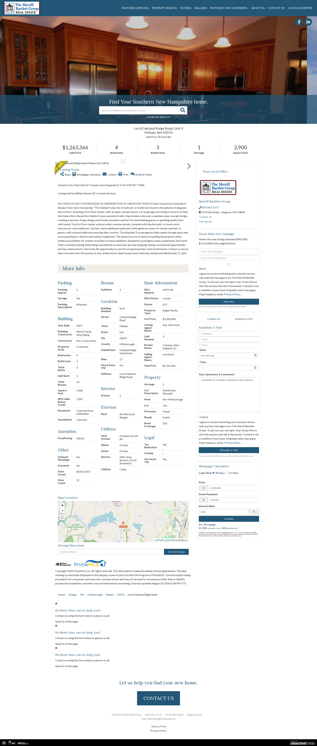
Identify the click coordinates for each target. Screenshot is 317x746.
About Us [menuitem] (257, 8)
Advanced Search (157, 117)
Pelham (110, 594)
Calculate (229, 518)
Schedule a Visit (244, 318)
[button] (182, 110)
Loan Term (205, 472)
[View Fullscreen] (62, 517)
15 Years (233, 472)
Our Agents (205, 221)
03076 (120, 594)
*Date (202, 349)
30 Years (220, 472)
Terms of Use (158, 726)
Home (61, 594)
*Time (202, 362)
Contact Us (205, 216)
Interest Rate (207, 506)
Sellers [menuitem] (200, 8)
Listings (72, 594)
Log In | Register (300, 8)
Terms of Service (245, 456)
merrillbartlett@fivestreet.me (158, 718)
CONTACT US (158, 698)
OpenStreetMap (170, 540)
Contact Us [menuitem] (276, 8)
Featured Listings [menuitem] (135, 8)
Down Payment (208, 494)
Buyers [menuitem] (185, 8)
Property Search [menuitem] (164, 8)
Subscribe (229, 301)
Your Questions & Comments (216, 374)
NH (82, 594)
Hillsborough (94, 594)
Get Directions (176, 551)
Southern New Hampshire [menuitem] (228, 8)
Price (202, 482)
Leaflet (157, 540)
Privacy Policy (232, 294)
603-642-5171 (210, 207)
